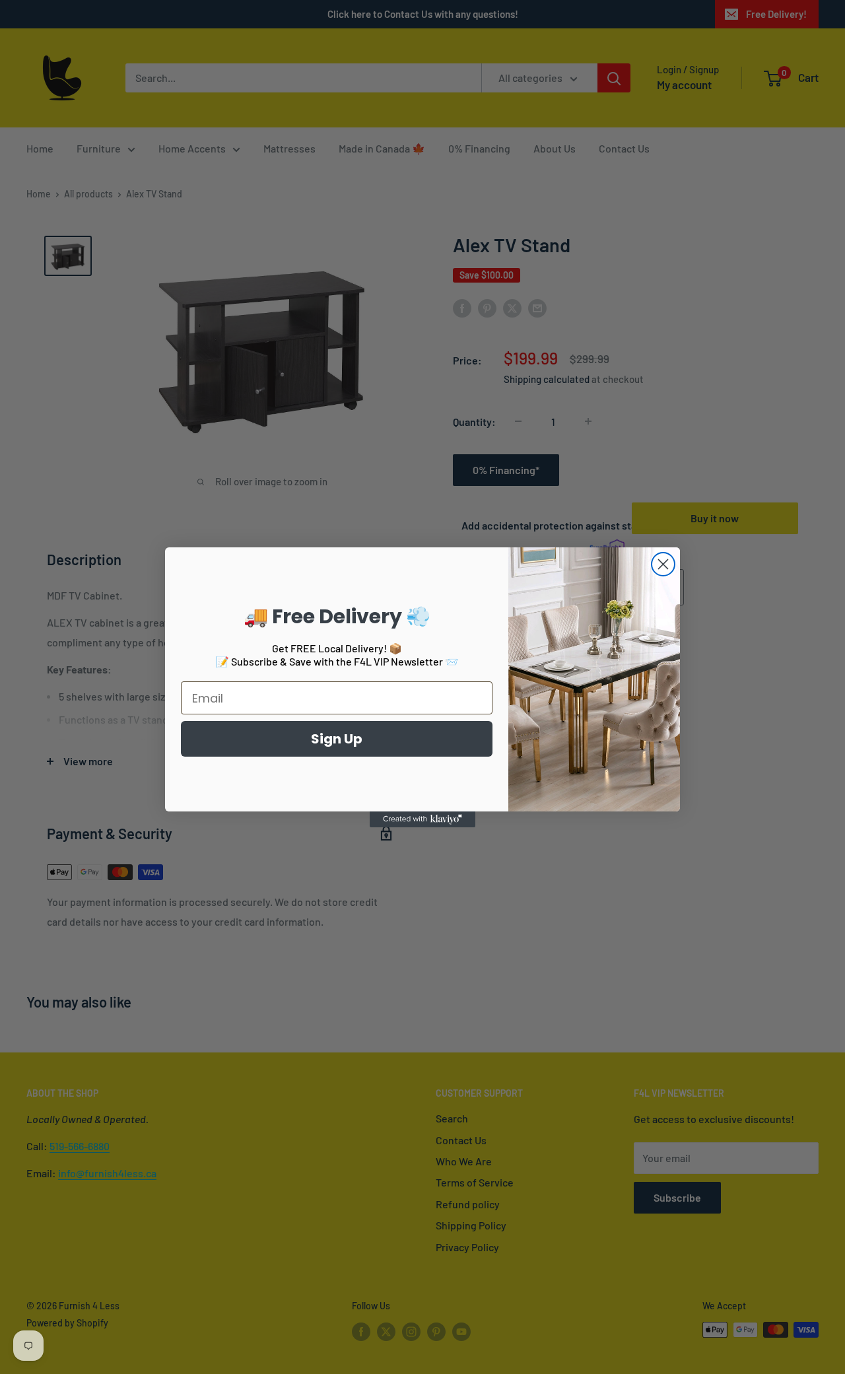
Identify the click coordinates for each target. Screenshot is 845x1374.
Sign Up (336, 739)
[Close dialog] (663, 564)
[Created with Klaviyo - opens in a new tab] (422, 819)
